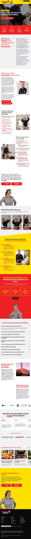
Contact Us (2, 520)
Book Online (2, 522)
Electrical (12, 519)
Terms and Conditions (18, 535)
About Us (2, 519)
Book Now (15, 298)
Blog (1, 521)
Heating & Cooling (13, 520)
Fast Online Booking (7, 103)
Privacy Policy (13, 535)
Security (12, 522)
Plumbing (12, 518)
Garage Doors (13, 521)
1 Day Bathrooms (13, 523)
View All (28, 447)
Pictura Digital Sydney (6, 536)
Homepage (2, 518)
